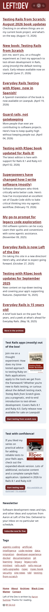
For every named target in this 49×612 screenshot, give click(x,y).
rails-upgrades (11, 569)
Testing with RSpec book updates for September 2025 (22, 278)
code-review (25, 550)
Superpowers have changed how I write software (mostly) (19, 179)
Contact (16, 591)
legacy (18, 561)
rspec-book (36, 569)
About (14, 588)
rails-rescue (34, 565)
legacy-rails (30, 561)
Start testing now (15, 487)
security (7, 572)
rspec (25, 569)
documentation (22, 558)
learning (7, 561)
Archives (24, 588)
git (34, 558)
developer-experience (28, 554)
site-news (19, 572)
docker (7, 558)
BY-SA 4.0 (10, 604)
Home (6, 588)
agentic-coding (11, 547)
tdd (29, 572)
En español (21, 491)
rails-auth (20, 565)
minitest (7, 565)
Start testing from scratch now (21, 419)
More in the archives (14, 330)
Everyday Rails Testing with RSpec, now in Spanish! (21, 88)
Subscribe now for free (15, 531)
